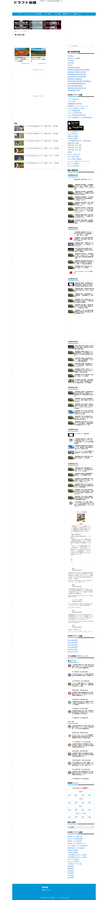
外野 (89, 795)
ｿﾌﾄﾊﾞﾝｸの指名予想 (76, 741)
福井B (84, 76)
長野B (73, 76)
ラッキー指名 (80, 108)
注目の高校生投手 (73, 640)
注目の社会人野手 (73, 651)
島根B (80, 83)
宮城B (76, 69)
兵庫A (80, 81)
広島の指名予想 (75, 699)
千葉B (84, 72)
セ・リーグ (78, 106)
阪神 (77, 156)
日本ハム (77, 161)
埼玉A (80, 72)
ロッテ (69, 159)
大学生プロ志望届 (73, 138)
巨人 (69, 156)
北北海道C (71, 67)
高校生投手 (71, 866)
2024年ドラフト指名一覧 (75, 836)
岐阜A (80, 79)
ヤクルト (70, 154)
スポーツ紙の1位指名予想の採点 (77, 115)
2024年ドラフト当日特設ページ (77, 843)
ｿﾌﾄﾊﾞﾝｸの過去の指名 (86, 741)
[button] (92, 46)
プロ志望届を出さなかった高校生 (77, 854)
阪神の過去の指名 (84, 690)
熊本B (80, 88)
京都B (73, 81)
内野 (83, 795)
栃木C (73, 72)
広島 (75, 154)
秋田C (80, 69)
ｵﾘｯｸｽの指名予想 (75, 778)
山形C (84, 69)
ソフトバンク (85, 161)
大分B (84, 88)
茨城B (69, 72)
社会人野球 (71, 877)
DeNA (73, 156)
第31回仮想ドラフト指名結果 (76, 848)
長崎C (77, 88)
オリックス (71, 161)
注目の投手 (71, 60)
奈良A (84, 81)
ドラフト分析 (71, 101)
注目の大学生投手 (73, 645)
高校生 (85, 140)
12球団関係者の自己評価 (75, 103)
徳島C (73, 85)
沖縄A (78, 90)
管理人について (46, 889)
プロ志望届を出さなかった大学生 (77, 857)
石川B (80, 76)
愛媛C (77, 85)
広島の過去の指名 (84, 699)
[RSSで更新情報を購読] (72, 562)
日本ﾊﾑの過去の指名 (85, 769)
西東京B (75, 74)
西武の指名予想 (75, 732)
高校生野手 (71, 868)
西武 (74, 159)
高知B (80, 85)
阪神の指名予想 (75, 690)
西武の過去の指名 (84, 732)
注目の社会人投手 (73, 649)
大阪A (76, 81)
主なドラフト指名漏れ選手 (75, 838)
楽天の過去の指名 (84, 751)
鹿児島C (73, 90)
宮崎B (69, 90)
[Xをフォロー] (72, 557)
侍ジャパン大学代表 (73, 166)
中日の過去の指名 (84, 708)
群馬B (77, 72)
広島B (73, 83)
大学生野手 (71, 873)
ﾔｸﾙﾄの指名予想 (75, 717)
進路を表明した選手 (73, 143)
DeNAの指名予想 (76, 681)
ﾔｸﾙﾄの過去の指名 (84, 717)
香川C (69, 85)
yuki (80, 524)
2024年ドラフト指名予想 (75, 841)
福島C (88, 69)
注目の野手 (71, 63)
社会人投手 (71, 875)
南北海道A (77, 67)
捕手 (76, 795)
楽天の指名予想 (75, 751)
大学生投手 (71, 870)
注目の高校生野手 (73, 642)
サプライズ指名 (72, 108)
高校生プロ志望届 (73, 136)
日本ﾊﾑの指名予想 (76, 769)
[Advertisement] (41, 8)
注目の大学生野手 (73, 647)
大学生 (89, 140)
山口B (84, 83)
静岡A (69, 79)
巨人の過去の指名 (84, 671)
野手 (80, 145)
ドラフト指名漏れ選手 (74, 110)
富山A (77, 76)
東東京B (70, 74)
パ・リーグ (85, 106)
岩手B (73, 69)
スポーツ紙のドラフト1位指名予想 (77, 845)
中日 (79, 154)
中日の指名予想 (75, 708)
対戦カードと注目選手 (74, 58)
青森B (69, 69)
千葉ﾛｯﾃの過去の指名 (86, 760)
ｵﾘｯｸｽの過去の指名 (85, 778)
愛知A (73, 79)
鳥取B (76, 83)
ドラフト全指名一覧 (73, 99)
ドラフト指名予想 (73, 131)
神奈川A (80, 74)
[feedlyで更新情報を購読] (72, 559)
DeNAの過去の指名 (85, 681)
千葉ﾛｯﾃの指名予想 (76, 760)
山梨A (84, 74)
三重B (76, 79)
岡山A (69, 83)
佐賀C (73, 88)
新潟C (69, 76)
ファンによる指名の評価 (75, 112)
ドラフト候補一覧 (73, 133)
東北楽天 (79, 159)
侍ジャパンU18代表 (73, 163)
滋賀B (69, 81)
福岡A (69, 88)
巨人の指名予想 (75, 671)
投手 (76, 145)
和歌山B (88, 81)
